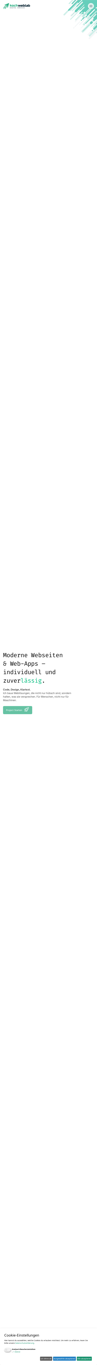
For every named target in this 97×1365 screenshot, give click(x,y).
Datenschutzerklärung (24, 1343)
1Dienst (16, 1352)
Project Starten (14, 710)
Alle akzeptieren (84, 1358)
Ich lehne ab (46, 1358)
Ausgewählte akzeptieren (64, 1358)
